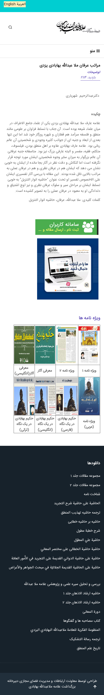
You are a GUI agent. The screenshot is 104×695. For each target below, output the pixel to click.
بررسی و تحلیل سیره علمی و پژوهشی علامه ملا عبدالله (62, 584)
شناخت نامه (92, 494)
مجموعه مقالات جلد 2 (85, 485)
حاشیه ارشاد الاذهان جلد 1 (81, 594)
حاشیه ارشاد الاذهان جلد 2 (81, 603)
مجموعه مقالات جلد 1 (85, 476)
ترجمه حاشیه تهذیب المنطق (80, 513)
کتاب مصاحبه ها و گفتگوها (81, 621)
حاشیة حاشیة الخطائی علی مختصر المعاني (70, 549)
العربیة (21, 4)
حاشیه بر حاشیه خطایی (84, 522)
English (10, 4)
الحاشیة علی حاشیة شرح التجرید (77, 503)
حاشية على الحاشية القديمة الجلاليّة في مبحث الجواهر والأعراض (54, 568)
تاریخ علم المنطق (88, 648)
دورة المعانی (91, 612)
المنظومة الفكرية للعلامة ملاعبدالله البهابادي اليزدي (65, 630)
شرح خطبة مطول (88, 531)
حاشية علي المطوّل (87, 540)
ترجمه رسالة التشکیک (85, 639)
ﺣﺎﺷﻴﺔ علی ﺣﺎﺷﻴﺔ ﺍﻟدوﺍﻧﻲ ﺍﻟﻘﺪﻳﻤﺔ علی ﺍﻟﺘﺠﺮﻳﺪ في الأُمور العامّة (55, 559)
